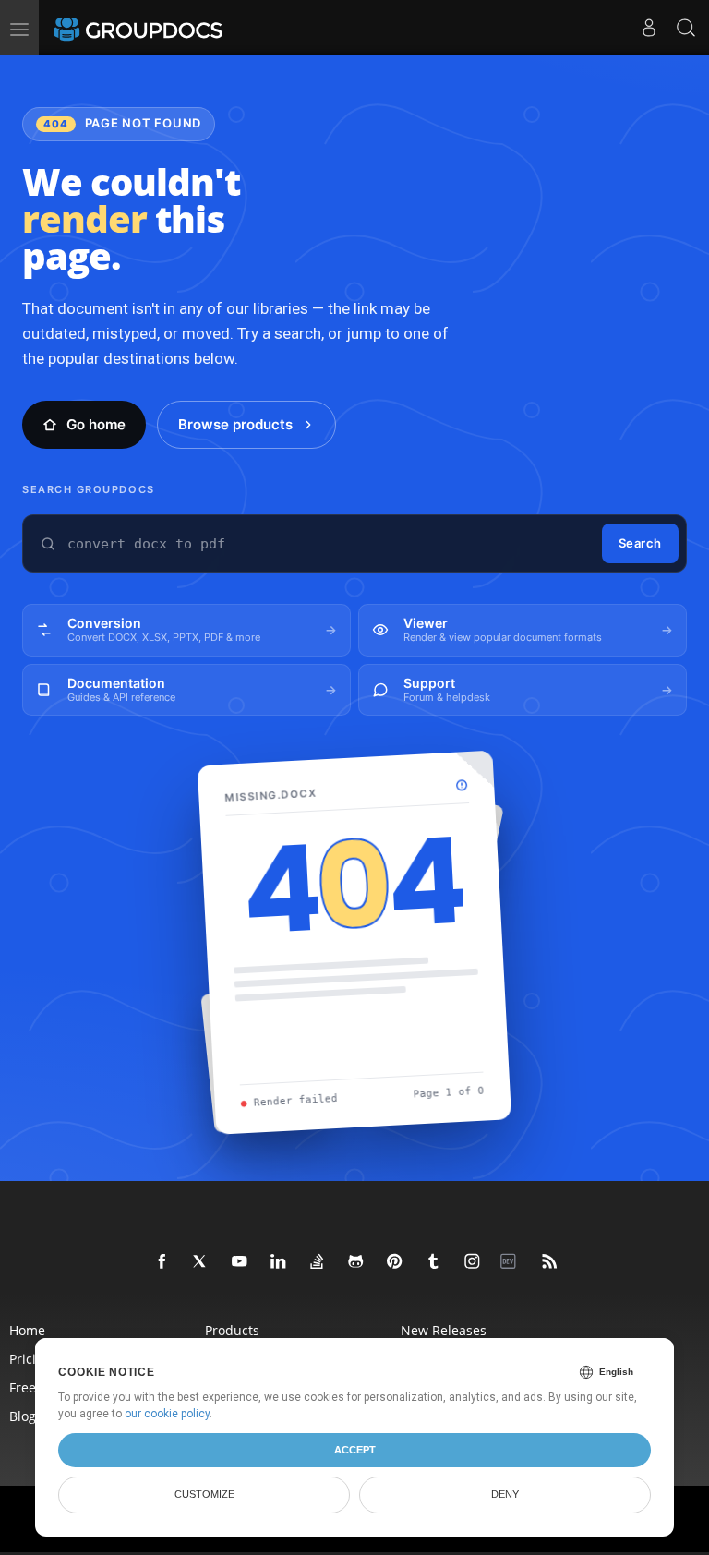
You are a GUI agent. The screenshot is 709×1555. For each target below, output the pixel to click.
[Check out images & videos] (473, 1262)
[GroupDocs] (163, 28)
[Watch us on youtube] (240, 1262)
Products (232, 1330)
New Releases (444, 1330)
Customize (204, 1494)
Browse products (235, 424)
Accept (355, 1449)
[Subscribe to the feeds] (550, 1262)
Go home (96, 424)
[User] (649, 27)
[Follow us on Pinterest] (395, 1262)
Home (27, 1330)
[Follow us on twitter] (201, 1262)
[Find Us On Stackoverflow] (318, 1262)
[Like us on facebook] (162, 1262)
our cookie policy (167, 1413)
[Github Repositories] (356, 1262)
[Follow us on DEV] (511, 1262)
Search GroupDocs (88, 489)
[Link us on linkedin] (279, 1262)
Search (640, 543)
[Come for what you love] (434, 1262)
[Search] (686, 27)
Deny (505, 1494)
